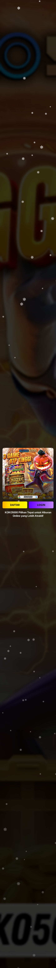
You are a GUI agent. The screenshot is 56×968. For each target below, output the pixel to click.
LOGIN (41, 505)
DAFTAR (15, 505)
